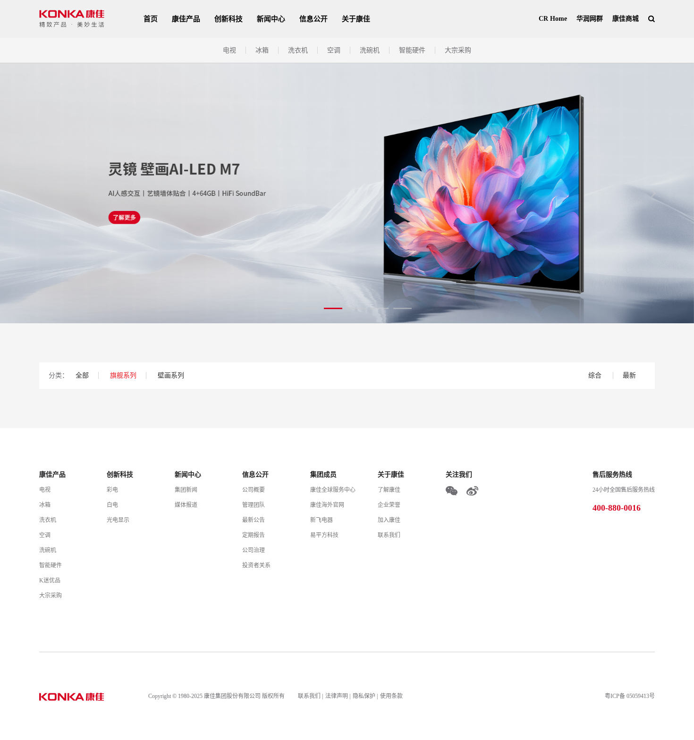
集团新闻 (186, 490)
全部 (82, 375)
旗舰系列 (123, 375)
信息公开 (313, 19)
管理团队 (253, 505)
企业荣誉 (389, 505)
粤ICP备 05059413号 (630, 696)
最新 (629, 375)
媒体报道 (186, 505)
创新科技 (228, 19)
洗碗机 (370, 50)
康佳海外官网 (327, 505)
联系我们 (389, 535)
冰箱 (262, 50)
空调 (333, 50)
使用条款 (391, 696)
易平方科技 (324, 535)
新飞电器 (321, 520)
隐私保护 (364, 696)
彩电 (112, 490)
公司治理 (253, 550)
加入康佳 (389, 520)
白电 (112, 505)
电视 (229, 50)
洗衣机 (298, 50)
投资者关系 (256, 565)
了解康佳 (389, 490)
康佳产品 (186, 19)
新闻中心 (271, 19)
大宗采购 (458, 50)
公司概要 (253, 490)
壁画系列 (171, 375)
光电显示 (118, 520)
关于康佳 (356, 19)
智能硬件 (412, 50)
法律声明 (336, 696)
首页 (151, 19)
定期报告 (253, 535)
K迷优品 (49, 580)
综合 (595, 375)
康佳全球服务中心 (332, 490)
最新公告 (253, 520)
